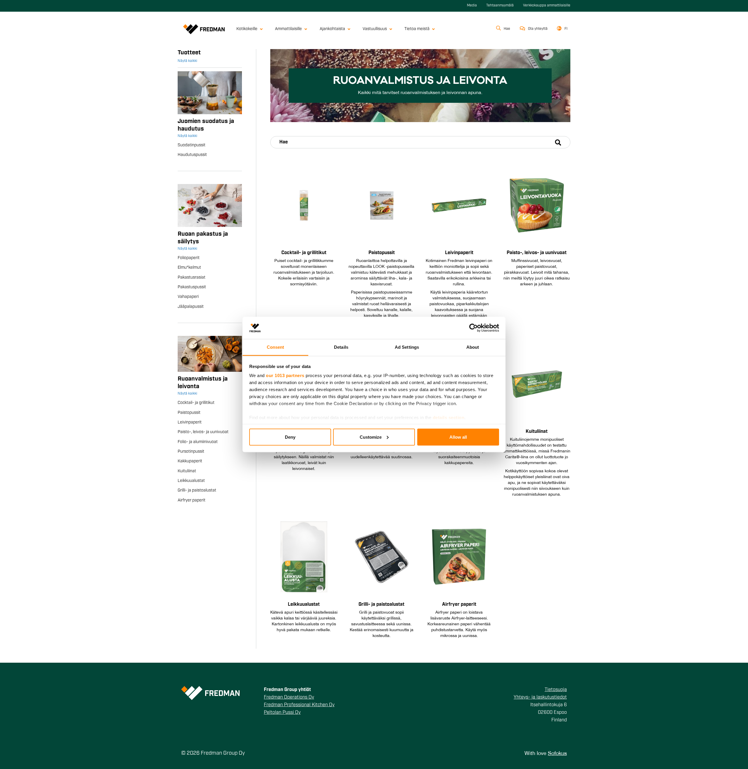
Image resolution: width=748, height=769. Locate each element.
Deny (290, 436)
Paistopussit (189, 413)
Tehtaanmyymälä (500, 5)
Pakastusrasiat (191, 277)
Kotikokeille (246, 29)
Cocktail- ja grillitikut (196, 403)
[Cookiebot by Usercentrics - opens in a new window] (473, 327)
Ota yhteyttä (538, 29)
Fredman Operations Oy (289, 697)
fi (566, 29)
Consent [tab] (275, 347)
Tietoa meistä (417, 29)
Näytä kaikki (187, 61)
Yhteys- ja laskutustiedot (540, 697)
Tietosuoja (556, 690)
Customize (371, 436)
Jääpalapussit (191, 307)
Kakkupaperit (190, 461)
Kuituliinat (187, 471)
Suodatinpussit (191, 145)
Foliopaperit (189, 258)
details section (449, 417)
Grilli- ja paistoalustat (197, 490)
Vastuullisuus (375, 29)
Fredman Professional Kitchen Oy (299, 705)
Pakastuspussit (192, 287)
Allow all (458, 436)
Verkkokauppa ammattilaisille (546, 5)
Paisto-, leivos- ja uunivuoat (203, 432)
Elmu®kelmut (189, 267)
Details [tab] (341, 347)
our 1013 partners (285, 375)
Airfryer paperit (191, 500)
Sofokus (557, 753)
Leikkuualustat (191, 481)
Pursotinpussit (191, 451)
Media (472, 5)
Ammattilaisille (288, 29)
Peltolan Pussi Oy (282, 712)
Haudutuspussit (192, 155)
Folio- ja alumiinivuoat (198, 442)
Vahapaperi (188, 297)
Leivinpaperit (190, 422)
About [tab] (472, 347)
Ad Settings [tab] (407, 347)
